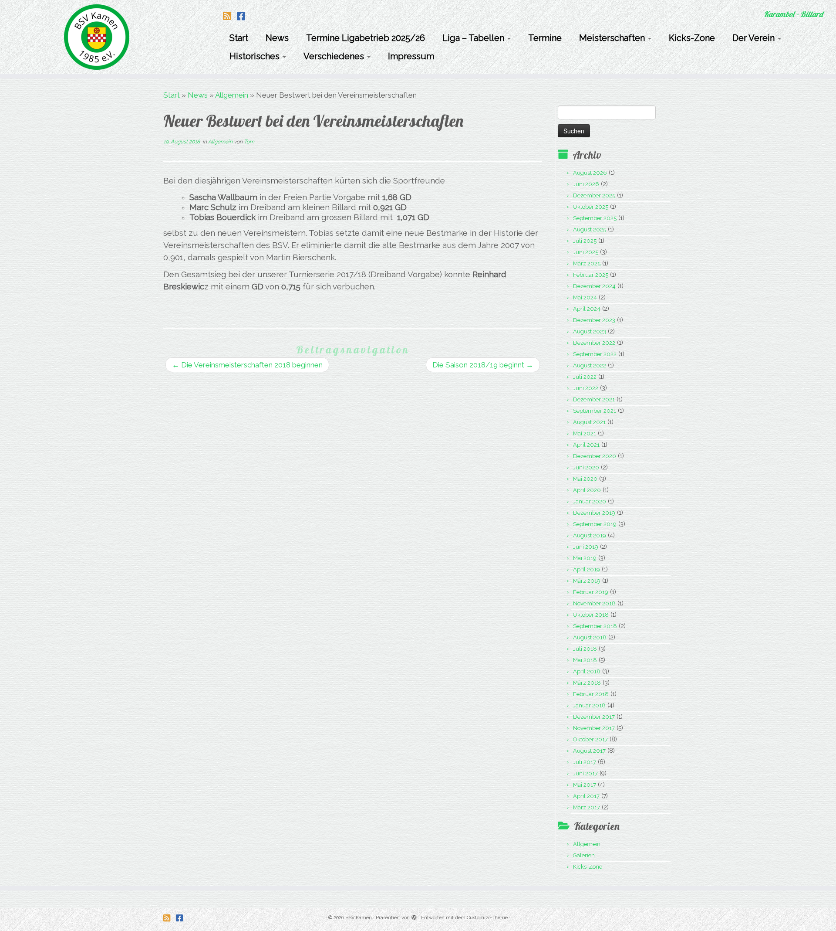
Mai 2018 (585, 660)
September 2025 (595, 218)
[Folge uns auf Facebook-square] (244, 16)
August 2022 (589, 365)
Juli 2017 (584, 762)
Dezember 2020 (594, 456)
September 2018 (595, 626)
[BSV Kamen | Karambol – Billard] (96, 37)
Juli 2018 (585, 649)
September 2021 (594, 411)
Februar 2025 (590, 275)
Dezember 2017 (594, 717)
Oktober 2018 (591, 615)
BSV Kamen (358, 918)
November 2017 (594, 728)
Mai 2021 (584, 433)
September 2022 (595, 354)
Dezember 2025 (594, 195)
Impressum (411, 56)
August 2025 (589, 229)
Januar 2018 (589, 705)
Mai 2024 (585, 297)
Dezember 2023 (594, 320)
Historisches (255, 56)
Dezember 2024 (594, 286)
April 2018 (586, 671)
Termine (545, 38)
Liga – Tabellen (474, 38)
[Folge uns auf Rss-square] (230, 16)
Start (238, 38)
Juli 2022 (585, 377)
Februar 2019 (590, 592)
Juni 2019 (585, 547)
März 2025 (586, 263)
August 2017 (589, 751)
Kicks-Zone (692, 38)
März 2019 (586, 581)
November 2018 (594, 603)
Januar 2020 (589, 501)
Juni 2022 (585, 388)
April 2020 (587, 490)
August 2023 (589, 331)
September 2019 (595, 524)
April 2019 (586, 569)
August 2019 (589, 535)
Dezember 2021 (594, 399)
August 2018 (590, 637)
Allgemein (231, 95)
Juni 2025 (585, 252)
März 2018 (587, 683)
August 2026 (590, 173)
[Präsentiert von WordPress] (414, 916)
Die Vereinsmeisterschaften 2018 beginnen (247, 364)
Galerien (584, 855)
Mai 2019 (585, 558)
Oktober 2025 (590, 207)
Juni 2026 (586, 184)
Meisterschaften (613, 38)
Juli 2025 (585, 241)
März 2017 (586, 807)
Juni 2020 (586, 467)
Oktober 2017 (590, 739)
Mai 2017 (584, 784)
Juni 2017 (585, 773)
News (277, 38)
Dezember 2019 (594, 513)
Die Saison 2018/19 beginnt (482, 364)
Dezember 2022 (594, 343)
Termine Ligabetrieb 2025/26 (365, 38)
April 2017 (586, 796)
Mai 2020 (585, 479)
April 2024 (586, 309)
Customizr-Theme (487, 918)
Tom (249, 142)
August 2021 (589, 422)
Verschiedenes (334, 56)
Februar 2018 (591, 694)
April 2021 (586, 445)
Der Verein (754, 38)
